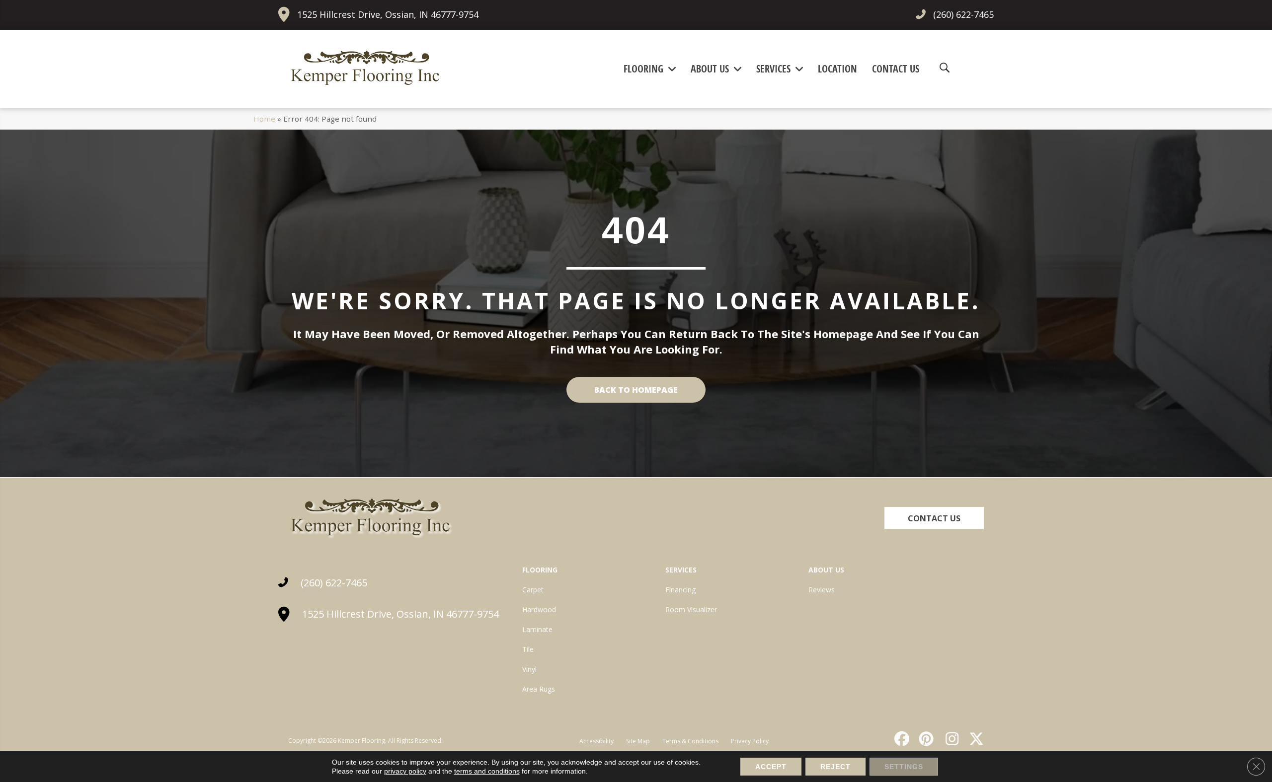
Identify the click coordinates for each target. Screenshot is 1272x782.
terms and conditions (487, 771)
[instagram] (949, 739)
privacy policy (405, 771)
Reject (835, 767)
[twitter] (974, 739)
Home (264, 119)
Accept (771, 767)
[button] (934, 518)
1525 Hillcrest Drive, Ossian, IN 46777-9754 (387, 14)
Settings (903, 767)
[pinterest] (925, 739)
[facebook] (900, 739)
